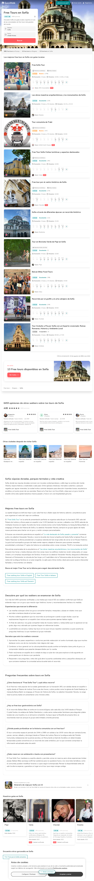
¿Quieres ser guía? (63, 3)
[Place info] (35, 16)
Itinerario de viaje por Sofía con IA (28, 785)
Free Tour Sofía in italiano (46, 575)
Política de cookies (60, 868)
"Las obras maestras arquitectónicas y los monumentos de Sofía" (63, 549)
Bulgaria (14, 388)
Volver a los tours (48, 872)
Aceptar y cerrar (65, 874)
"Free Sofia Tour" (13, 519)
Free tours (7, 388)
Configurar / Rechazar (29, 874)
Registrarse (88, 3)
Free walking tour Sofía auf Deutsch (20, 581)
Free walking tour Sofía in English (19, 575)
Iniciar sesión (77, 3)
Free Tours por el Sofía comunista (15, 857)
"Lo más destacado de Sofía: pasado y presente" (61, 534)
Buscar (19, 40)
